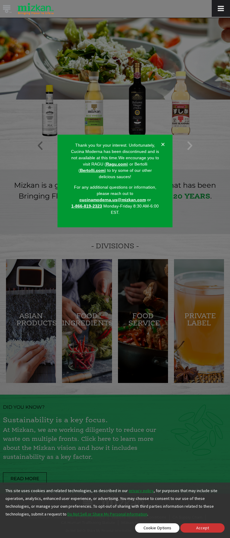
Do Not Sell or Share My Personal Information (107, 514)
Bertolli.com (92, 170)
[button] (190, 145)
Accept (202, 528)
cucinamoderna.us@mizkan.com (112, 199)
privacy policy (141, 490)
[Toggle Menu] (221, 8)
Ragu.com (116, 164)
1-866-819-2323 (86, 206)
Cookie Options (157, 528)
